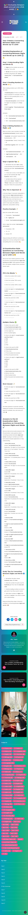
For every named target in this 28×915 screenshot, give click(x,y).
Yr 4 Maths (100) (7, 786)
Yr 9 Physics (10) (7, 748)
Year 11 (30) (14, 833)
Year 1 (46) (14, 836)
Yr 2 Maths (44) (7, 792)
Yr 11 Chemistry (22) (19, 801)
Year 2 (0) (5, 833)
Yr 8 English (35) (7, 766)
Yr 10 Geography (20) (8, 810)
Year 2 (3, 869)
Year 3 (3, 873)
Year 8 (3, 893)
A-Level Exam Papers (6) (9, 842)
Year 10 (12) (6, 836)
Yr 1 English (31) (7, 821)
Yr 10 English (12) (7, 812)
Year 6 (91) (5, 827)
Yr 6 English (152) (18, 780)
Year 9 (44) (17, 821)
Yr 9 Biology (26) (7, 757)
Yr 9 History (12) (7, 751)
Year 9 (3, 896)
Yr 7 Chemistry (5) (7, 777)
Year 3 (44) (15, 830)
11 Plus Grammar (5, 886)
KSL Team (14, 639)
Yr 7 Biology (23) (19, 777)
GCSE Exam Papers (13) (9, 839)
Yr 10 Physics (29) (19, 804)
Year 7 (3, 890)
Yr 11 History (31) (7, 798)
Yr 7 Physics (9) (19, 768)
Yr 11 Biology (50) (7, 804)
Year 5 (3, 879)
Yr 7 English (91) (21, 774)
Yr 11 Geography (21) (19, 798)
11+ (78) (5, 853)
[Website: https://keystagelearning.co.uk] (14, 650)
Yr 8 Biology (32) (7, 768)
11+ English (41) (17, 851)
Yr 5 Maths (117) (7, 783)
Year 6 (3, 883)
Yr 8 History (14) (18, 760)
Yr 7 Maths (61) (7, 771)
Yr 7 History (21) (17, 771)
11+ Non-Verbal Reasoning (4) (11, 848)
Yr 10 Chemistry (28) (8, 815)
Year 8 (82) (5, 824)
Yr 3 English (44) (18, 789)
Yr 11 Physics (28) (7, 795)
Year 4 (3, 876)
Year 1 (3, 866)
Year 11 (3, 903)
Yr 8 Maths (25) (7, 760)
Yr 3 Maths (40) (7, 789)
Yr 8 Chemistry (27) (19, 766)
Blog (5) (20, 839)
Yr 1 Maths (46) (19, 818)
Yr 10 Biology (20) (7, 818)
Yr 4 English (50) (18, 786)
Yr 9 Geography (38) (19, 751)
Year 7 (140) (14, 824)
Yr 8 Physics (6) (19, 757)
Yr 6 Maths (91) (7, 780)
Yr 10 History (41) (7, 807)
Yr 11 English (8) (7, 801)
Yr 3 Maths (7, 33)
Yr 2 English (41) (18, 792)
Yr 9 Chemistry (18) (19, 754)
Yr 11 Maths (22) (19, 795)
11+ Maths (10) (6, 851)
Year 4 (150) (6, 830)
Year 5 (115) (14, 827)
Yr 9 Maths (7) (18, 748)
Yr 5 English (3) (18, 783)
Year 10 (3, 900)
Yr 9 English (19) (7, 754)
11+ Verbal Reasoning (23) (10, 845)
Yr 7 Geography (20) (8, 774)
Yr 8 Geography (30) (8, 763)
